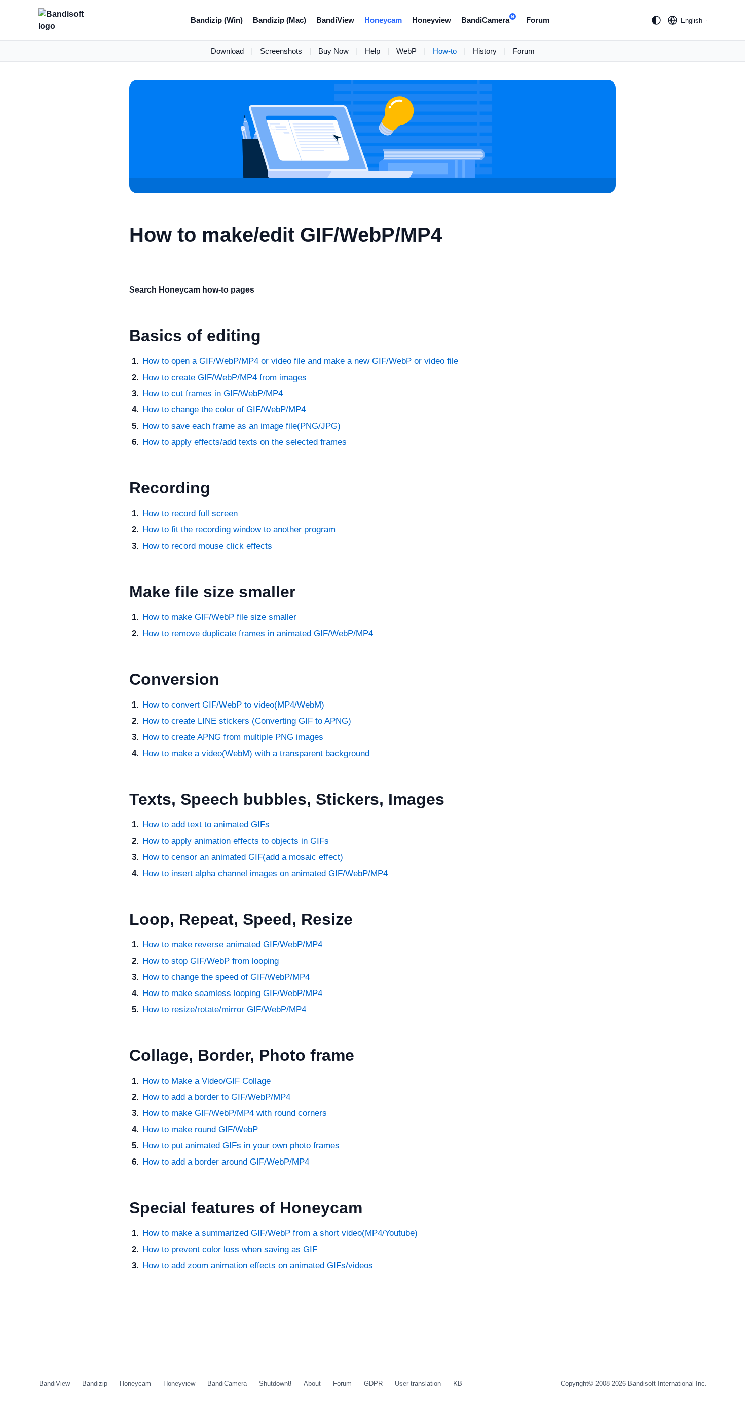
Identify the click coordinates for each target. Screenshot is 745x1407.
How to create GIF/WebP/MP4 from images (224, 377)
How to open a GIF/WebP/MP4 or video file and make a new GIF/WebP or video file (300, 361)
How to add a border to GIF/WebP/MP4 (216, 1097)
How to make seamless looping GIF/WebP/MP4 (232, 993)
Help (372, 51)
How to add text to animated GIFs (206, 825)
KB (457, 1383)
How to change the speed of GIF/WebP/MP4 (226, 977)
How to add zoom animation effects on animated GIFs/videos (257, 1265)
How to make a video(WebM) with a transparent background (255, 753)
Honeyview (431, 20)
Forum (537, 20)
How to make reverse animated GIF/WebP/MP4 (232, 944)
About (312, 1383)
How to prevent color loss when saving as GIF (229, 1249)
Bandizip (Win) (217, 20)
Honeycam (383, 20)
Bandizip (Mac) (279, 20)
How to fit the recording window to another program (239, 529)
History (485, 51)
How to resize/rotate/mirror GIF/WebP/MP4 (224, 1009)
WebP (406, 51)
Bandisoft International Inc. (667, 1383)
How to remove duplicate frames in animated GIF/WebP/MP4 (257, 633)
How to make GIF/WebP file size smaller (219, 617)
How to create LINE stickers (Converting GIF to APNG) (246, 721)
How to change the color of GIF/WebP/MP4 (224, 410)
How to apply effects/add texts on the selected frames (244, 442)
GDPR (373, 1383)
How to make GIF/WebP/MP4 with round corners (234, 1113)
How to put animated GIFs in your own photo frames (241, 1145)
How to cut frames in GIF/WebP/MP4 (212, 393)
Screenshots (281, 51)
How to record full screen (190, 513)
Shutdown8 (275, 1383)
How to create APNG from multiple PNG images (232, 737)
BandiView (335, 20)
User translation (418, 1383)
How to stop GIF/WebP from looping (210, 961)
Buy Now (333, 51)
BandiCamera (487, 19)
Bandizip (94, 1383)
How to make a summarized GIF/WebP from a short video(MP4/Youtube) (280, 1233)
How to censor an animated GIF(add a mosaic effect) (242, 857)
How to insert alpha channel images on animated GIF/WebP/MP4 (265, 873)
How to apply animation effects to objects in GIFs (235, 841)
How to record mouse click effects (207, 546)
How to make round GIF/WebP (200, 1129)
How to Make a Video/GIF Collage (206, 1081)
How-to (445, 51)
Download (227, 51)
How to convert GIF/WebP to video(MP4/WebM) (233, 705)
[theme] (656, 20)
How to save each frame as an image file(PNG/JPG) (241, 426)
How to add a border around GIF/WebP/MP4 (225, 1162)
